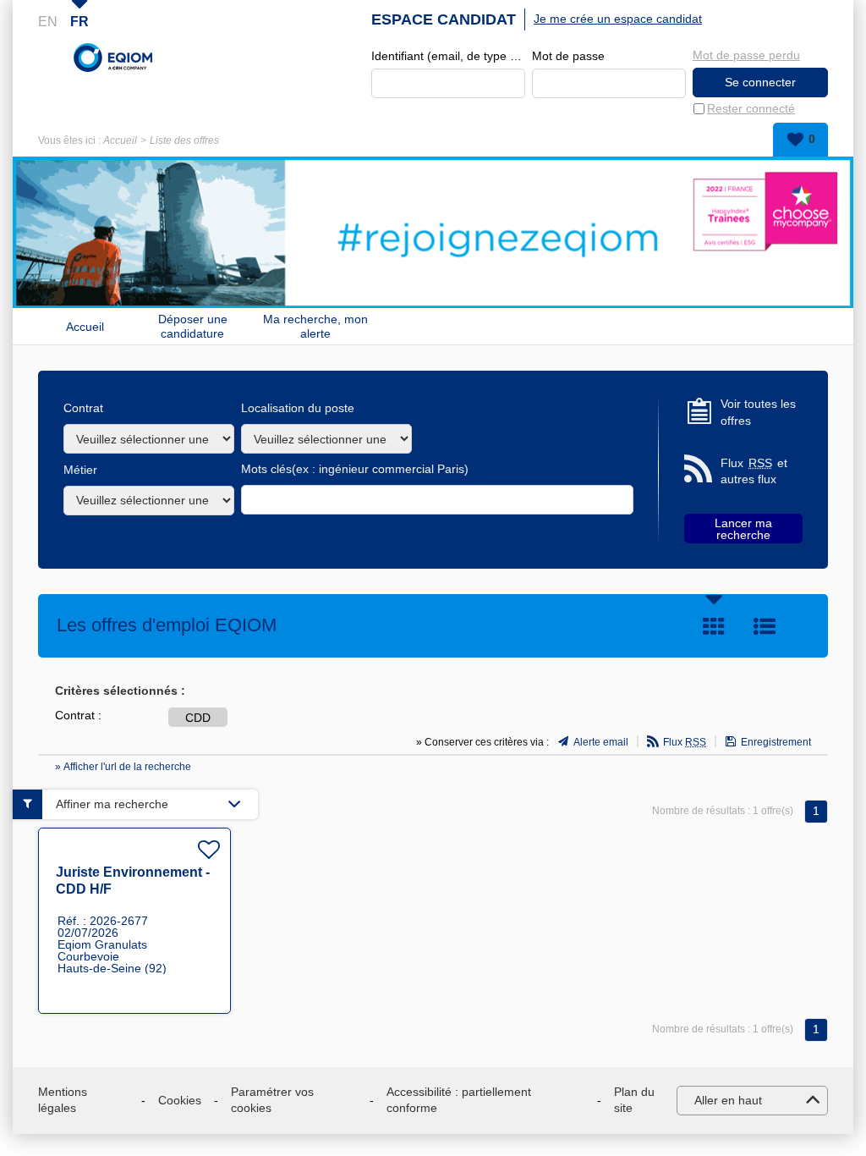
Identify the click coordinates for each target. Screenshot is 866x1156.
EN (48, 21)
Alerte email (600, 742)
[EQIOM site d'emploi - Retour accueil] (113, 57)
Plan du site (634, 1100)
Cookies (179, 1100)
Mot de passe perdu (746, 55)
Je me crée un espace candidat (618, 18)
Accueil (120, 140)
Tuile (713, 626)
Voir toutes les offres (758, 412)
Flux (684, 742)
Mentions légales (62, 1100)
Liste (764, 626)
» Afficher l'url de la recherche (123, 767)
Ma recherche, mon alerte (315, 326)
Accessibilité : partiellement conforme (458, 1100)
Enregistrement (776, 742)
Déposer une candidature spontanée (192, 326)
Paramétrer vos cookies (272, 1100)
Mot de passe (568, 56)
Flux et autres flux (754, 471)
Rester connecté (751, 108)
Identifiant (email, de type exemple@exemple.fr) (448, 56)
